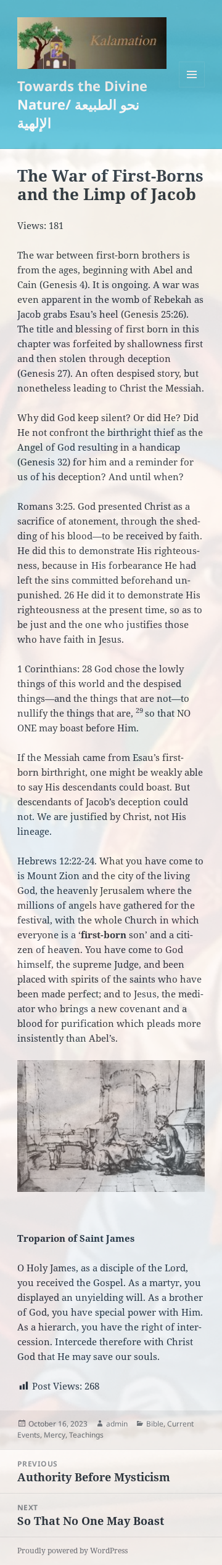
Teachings (86, 1435)
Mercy (54, 1435)
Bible (154, 1423)
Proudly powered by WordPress (72, 1550)
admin (117, 1423)
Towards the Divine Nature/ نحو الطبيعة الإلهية (82, 104)
